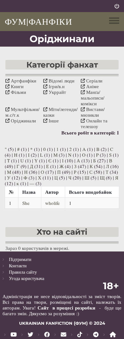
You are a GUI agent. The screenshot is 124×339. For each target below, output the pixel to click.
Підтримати (20, 259)
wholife (52, 203)
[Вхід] (117, 6)
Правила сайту (23, 272)
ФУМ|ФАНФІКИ (38, 21)
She (26, 203)
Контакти (18, 266)
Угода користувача (26, 278)
